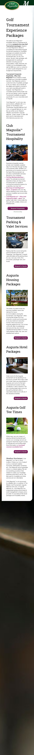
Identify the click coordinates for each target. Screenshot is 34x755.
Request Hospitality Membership (18, 209)
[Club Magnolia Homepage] (11, 5)
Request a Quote (21, 266)
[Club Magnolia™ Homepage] (26, 6)
